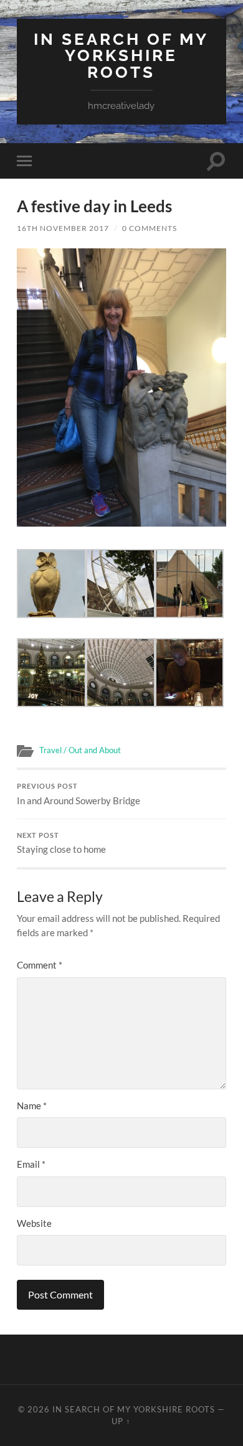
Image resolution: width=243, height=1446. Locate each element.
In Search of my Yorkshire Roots (121, 55)
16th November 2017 (63, 228)
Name (32, 1105)
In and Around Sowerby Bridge (78, 794)
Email (31, 1164)
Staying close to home (61, 843)
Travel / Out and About (80, 750)
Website (34, 1223)
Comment (39, 964)
